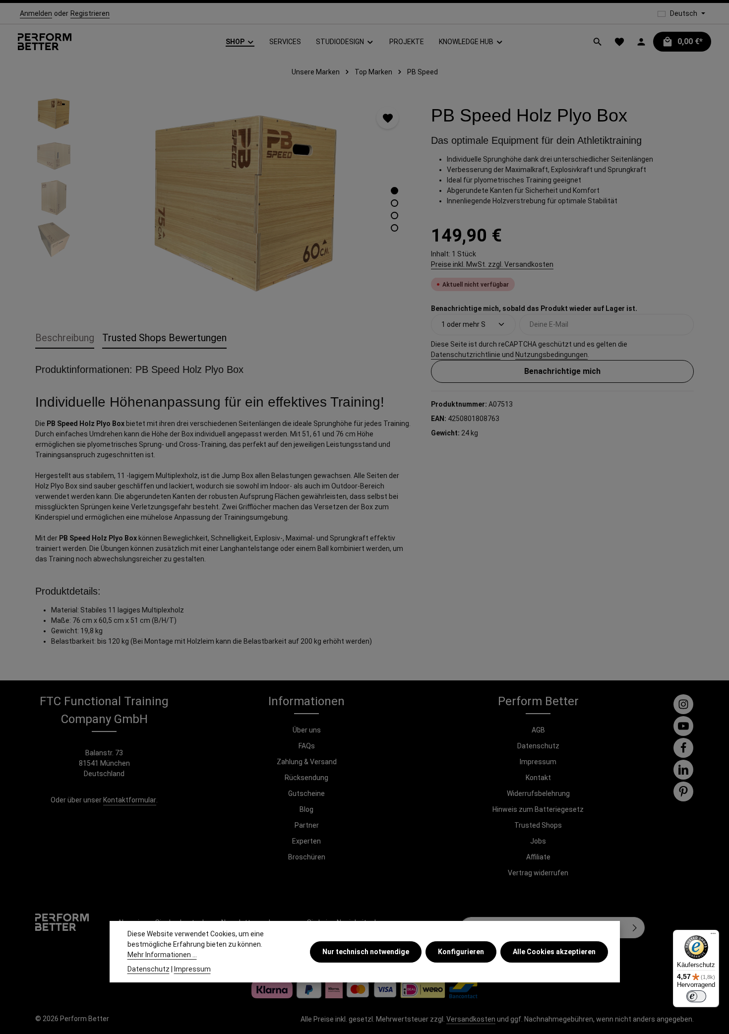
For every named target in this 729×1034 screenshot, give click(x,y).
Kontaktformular (129, 800)
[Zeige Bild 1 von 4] (394, 190)
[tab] (64, 338)
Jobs (538, 841)
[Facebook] (683, 748)
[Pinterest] (683, 791)
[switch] (696, 996)
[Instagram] (683, 704)
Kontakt (538, 778)
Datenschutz (538, 746)
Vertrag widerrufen (538, 873)
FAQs (307, 746)
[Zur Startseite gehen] (44, 42)
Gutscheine (306, 793)
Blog (306, 809)
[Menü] (713, 936)
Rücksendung (306, 778)
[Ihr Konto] (641, 42)
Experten (306, 841)
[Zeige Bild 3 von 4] (394, 215)
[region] (223, 201)
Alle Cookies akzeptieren (554, 951)
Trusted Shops (538, 825)
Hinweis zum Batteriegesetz (538, 809)
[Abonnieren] (635, 927)
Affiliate (538, 857)
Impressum (538, 762)
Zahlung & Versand (307, 762)
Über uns (307, 730)
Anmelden (36, 13)
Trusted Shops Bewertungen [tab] (164, 338)
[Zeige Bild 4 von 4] (394, 228)
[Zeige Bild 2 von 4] (394, 203)
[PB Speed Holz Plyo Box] (246, 201)
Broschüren (306, 857)
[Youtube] (683, 726)
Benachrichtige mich (562, 370)
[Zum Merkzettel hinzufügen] (387, 118)
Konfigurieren (461, 951)
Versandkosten (470, 1019)
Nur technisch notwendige (365, 951)
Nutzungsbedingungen (551, 354)
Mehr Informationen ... (162, 955)
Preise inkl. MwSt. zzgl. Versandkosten (492, 264)
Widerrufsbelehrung (538, 793)
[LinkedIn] (683, 770)
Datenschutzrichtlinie (465, 354)
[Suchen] (598, 42)
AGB (538, 730)
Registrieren (90, 13)
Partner (307, 825)
